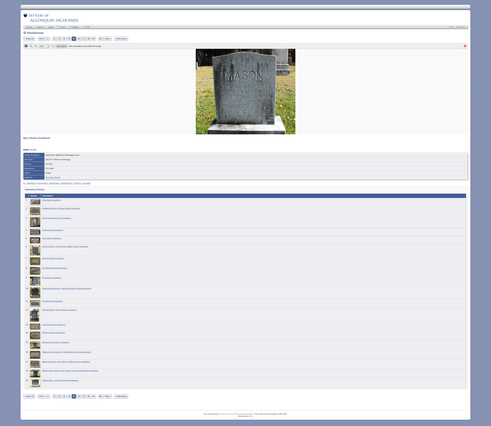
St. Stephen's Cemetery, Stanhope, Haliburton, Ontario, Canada (56, 183)
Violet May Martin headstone (53, 325)
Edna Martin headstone (51, 200)
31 (54, 39)
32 (59, 39)
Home (29, 27)
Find (63, 27)
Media (75, 27)
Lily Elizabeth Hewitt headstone (54, 268)
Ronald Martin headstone (52, 301)
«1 (48, 39)
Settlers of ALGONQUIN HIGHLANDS (51, 18)
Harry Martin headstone (51, 238)
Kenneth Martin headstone (53, 258)
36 (79, 39)
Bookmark (461, 27)
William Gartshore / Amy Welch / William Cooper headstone (66, 362)
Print (451, 27)
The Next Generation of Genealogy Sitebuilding (235, 414)
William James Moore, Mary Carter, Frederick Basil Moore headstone (70, 371)
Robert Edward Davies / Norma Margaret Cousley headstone (66, 288)
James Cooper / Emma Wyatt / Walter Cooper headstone (65, 246)
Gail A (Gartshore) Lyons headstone (56, 218)
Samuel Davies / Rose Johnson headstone (59, 310)
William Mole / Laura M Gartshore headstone (60, 380)
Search (40, 27)
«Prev (41, 39)
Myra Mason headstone (51, 278)
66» (100, 39)
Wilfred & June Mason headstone (55, 342)
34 (69, 39)
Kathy (251, 416)
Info (88, 27)
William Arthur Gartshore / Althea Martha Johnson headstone (66, 352)
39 (93, 39)
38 (88, 39)
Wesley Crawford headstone (53, 333)
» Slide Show (121, 39)
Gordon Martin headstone (52, 230)
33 (64, 39)
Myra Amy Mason (53, 177)
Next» (107, 39)
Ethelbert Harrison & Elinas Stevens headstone (61, 208)
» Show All (29, 39)
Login (50, 27)
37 (84, 39)
